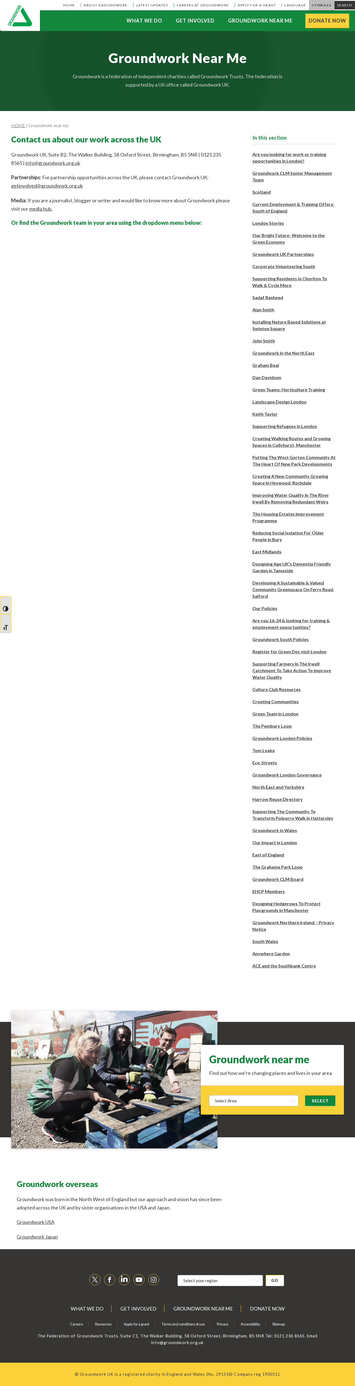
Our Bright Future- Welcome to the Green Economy (288, 239)
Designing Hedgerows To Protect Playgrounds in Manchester (286, 907)
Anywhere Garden (271, 953)
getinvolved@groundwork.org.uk (47, 186)
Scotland (261, 192)
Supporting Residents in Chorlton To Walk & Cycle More (289, 282)
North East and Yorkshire (278, 787)
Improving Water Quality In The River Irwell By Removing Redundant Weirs (290, 498)
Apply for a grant (257, 5)
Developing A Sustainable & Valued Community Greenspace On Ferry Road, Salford (293, 589)
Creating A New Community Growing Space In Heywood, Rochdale (290, 479)
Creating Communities (275, 701)
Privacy (223, 1324)
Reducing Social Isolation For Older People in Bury (288, 536)
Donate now (327, 20)
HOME (18, 125)
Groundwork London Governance (287, 774)
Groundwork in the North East (283, 353)
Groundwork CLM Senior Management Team (292, 176)
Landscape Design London (279, 401)
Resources (103, 1324)
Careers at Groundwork (203, 5)
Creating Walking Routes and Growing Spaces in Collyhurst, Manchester (291, 442)
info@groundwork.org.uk (53, 163)
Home (69, 5)
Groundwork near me (260, 20)
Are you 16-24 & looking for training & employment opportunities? (291, 624)
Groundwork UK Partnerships (283, 254)
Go (274, 1280)
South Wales (265, 941)
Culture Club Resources (276, 689)
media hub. (40, 209)
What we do (144, 20)
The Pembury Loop (272, 726)
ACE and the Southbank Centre (284, 965)
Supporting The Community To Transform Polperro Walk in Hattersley (292, 815)
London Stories (268, 223)
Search (344, 5)
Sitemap (278, 1324)
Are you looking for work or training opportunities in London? (289, 157)
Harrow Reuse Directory (277, 799)
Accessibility (250, 1324)
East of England (268, 854)
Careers (76, 1324)
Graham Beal (265, 365)
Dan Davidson (266, 377)
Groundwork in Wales (274, 830)
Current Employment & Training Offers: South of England (293, 207)
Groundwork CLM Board (277, 879)
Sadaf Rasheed (267, 297)
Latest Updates (152, 5)
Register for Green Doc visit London (289, 651)
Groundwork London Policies (282, 738)
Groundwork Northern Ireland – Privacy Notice (293, 926)
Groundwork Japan (37, 1237)
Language (295, 5)
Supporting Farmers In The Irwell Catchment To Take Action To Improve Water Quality (291, 670)
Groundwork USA (35, 1222)
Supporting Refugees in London (284, 426)
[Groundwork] (20, 15)
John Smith (263, 340)
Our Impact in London (274, 842)
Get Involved (195, 20)
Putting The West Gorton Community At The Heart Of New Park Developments (294, 461)
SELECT (320, 1100)
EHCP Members (268, 891)
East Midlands (267, 551)
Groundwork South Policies (280, 639)
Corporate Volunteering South (283, 266)
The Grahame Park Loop (277, 867)
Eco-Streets (264, 762)
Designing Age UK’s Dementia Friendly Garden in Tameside (291, 567)
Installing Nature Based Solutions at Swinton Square (289, 325)
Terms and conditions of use (183, 1324)
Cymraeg (322, 5)
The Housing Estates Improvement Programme (288, 517)
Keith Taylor (265, 414)
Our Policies (264, 608)
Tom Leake (263, 750)
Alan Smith (263, 309)
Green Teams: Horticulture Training (288, 389)
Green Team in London (275, 713)
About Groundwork (106, 5)
